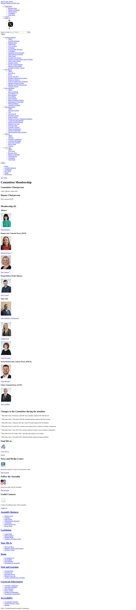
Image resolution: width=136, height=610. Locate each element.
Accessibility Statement (11, 602)
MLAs (10, 75)
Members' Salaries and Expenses (17, 78)
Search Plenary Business (15, 49)
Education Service (13, 115)
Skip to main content (7, 1)
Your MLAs (8, 69)
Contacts (7, 16)
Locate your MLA (13, 76)
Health (6, 173)
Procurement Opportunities (12, 594)
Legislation (11, 48)
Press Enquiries (12, 98)
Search (3, 455)
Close (3, 163)
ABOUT (7, 134)
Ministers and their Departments (17, 85)
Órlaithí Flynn (5, 339)
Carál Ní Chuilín (5, 358)
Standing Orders (13, 63)
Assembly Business (10, 37)
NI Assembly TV (13, 93)
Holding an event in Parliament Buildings (20, 119)
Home (6, 166)
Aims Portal (11, 15)
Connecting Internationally (16, 120)
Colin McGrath (5, 381)
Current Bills (8, 534)
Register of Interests (14, 80)
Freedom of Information (11, 592)
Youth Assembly (13, 117)
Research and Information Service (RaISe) (20, 59)
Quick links (7, 147)
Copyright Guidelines (10, 587)
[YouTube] (9, 21)
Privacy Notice (8, 590)
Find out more (5, 472)
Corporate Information (14, 141)
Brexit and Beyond (10, 524)
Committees (11, 13)
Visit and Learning (9, 107)
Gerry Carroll (5, 295)
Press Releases (12, 95)
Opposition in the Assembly (16, 53)
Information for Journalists (15, 102)
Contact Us (4, 508)
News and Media (9, 88)
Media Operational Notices (16, 100)
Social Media (12, 97)
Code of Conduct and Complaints (18, 81)
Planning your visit (13, 124)
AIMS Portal (12, 44)
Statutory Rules (8, 537)
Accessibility (7, 598)
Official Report (12, 11)
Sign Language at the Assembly (17, 132)
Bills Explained (8, 535)
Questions (7, 517)
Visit (9, 112)
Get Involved (12, 114)
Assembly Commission (15, 139)
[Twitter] (10, 26)
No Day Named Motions (15, 64)
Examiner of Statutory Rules (12, 539)
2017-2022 (7, 171)
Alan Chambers (5, 404)
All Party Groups (13, 86)
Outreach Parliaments (14, 130)
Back (10, 39)
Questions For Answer (14, 58)
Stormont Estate (12, 125)
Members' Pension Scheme (16, 83)
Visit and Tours (8, 571)
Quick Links (8, 6)
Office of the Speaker (14, 61)
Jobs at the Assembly (14, 142)
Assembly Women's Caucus (16, 68)
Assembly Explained (14, 105)
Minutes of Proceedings (15, 66)
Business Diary (12, 8)
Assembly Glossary (14, 127)
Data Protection (9, 589)
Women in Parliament (14, 129)
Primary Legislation (14, 10)
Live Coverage (12, 46)
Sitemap (6, 605)
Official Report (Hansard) (15, 54)
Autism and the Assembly (15, 122)
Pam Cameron (5, 272)
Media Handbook (13, 103)
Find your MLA (9, 547)
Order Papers (12, 56)
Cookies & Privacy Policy (12, 603)
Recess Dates (12, 144)
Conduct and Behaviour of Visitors (14, 577)
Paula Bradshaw (5, 229)
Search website (5, 32)
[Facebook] (9, 29)
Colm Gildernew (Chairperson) (10, 318)
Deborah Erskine (6, 253)
